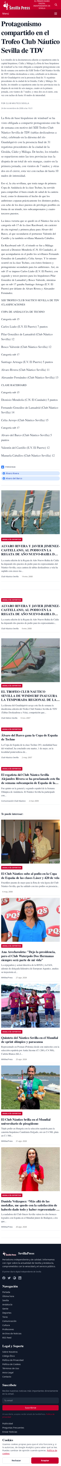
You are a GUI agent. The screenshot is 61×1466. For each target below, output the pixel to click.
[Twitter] (9, 1277)
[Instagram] (14, 1277)
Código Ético (8, 1356)
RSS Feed (6, 1337)
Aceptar (45, 1460)
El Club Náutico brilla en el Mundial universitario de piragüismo (25, 1121)
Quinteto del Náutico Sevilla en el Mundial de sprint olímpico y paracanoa (29, 1039)
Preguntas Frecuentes (13, 1427)
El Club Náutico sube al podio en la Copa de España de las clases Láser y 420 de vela (30, 875)
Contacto (6, 1376)
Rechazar (16, 1460)
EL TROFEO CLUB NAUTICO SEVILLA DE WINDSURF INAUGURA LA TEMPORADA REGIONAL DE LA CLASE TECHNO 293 (29, 697)
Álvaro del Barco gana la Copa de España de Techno (29, 737)
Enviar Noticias (9, 1431)
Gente (5, 1308)
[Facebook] (3, 1277)
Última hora (8, 1296)
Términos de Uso (10, 1368)
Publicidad (7, 1423)
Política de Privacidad (13, 1360)
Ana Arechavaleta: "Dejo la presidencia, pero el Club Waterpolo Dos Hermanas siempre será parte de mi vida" (28, 955)
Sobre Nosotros (10, 1351)
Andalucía (7, 1304)
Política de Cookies (11, 1364)
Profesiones (8, 1329)
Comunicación (9, 1321)
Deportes (6, 1312)
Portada (6, 1292)
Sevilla (5, 1300)
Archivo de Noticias (11, 1333)
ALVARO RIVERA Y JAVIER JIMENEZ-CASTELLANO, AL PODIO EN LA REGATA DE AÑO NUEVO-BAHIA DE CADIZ (30, 611)
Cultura (6, 1325)
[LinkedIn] (19, 1277)
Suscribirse (30, 1407)
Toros (5, 1316)
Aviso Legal (7, 1372)
